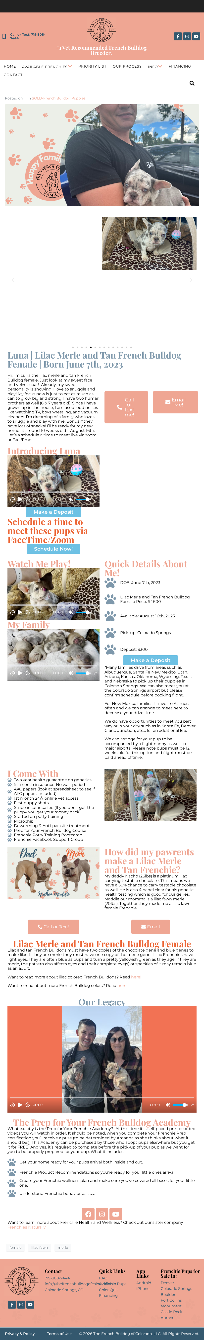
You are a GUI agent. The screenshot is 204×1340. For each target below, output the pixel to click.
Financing (180, 66)
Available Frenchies (45, 67)
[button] (13, 280)
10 (12, 499)
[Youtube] (196, 36)
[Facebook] (88, 1214)
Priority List (92, 66)
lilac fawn (39, 1247)
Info (153, 67)
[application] (53, 481)
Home (10, 66)
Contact (13, 75)
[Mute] (71, 499)
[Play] (20, 499)
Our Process (127, 66)
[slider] (83, 499)
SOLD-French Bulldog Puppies (58, 98)
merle (63, 1247)
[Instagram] (187, 36)
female (15, 1247)
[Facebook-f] (178, 36)
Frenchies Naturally (26, 1227)
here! (136, 977)
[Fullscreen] (95, 499)
